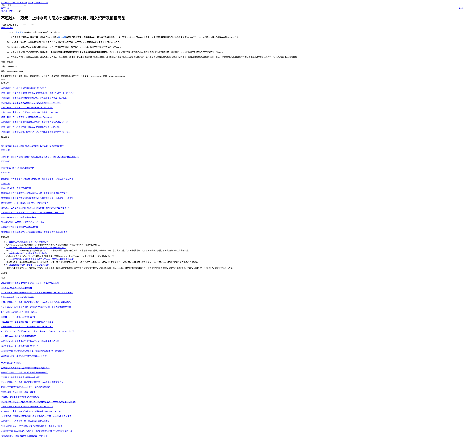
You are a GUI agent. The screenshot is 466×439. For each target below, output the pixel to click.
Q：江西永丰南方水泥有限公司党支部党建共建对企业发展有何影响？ (36, 248)
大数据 (37, 3)
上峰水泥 (19, 32)
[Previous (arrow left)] (2, 79)
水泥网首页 (6, 3)
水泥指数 (23, 3)
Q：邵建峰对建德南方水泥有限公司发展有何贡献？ (28, 265)
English (462, 8)
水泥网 (4, 11)
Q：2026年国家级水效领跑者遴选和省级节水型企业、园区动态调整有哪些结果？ (40, 259)
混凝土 (12, 11)
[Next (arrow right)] (4, 79)
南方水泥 (62, 37)
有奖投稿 (5, 8)
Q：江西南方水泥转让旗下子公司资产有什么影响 (27, 242)
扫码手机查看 (7, 28)
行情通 (30, 3)
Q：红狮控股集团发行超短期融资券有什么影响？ (27, 253)
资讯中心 (15, 3)
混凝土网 (44, 3)
